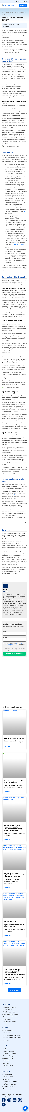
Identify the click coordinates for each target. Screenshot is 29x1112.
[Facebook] (4, 1100)
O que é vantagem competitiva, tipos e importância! (14, 782)
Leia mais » (7, 747)
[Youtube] (4, 1105)
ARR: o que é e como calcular (14, 738)
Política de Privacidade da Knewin (13, 644)
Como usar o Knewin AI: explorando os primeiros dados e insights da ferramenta (14, 875)
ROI (24, 211)
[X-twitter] (20, 1100)
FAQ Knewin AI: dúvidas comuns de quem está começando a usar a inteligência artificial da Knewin (14, 971)
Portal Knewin (9, 12)
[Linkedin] (15, 1100)
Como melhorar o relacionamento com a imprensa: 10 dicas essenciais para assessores (14, 923)
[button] (23, 5)
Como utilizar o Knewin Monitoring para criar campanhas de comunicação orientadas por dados (13, 827)
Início (3, 12)
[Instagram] (9, 1100)
